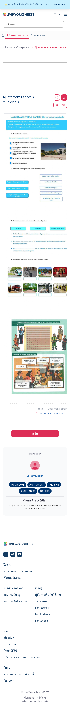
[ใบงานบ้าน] (2, 35)
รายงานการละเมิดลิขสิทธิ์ (18, 674)
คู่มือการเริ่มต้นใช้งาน (48, 594)
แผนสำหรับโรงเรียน (15, 601)
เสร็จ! (35, 433)
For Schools (41, 620)
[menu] (65, 14)
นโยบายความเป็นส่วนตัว (35, 701)
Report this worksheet (52, 413)
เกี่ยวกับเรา (9, 637)
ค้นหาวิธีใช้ (10, 650)
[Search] (7, 24)
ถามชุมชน (9, 644)
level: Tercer (28, 491)
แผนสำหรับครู (11, 594)
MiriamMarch (35, 475)
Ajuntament (36, 484)
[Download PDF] (64, 97)
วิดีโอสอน (41, 601)
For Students (42, 614)
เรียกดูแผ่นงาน (12, 577)
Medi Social (17, 484)
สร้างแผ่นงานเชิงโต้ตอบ (17, 571)
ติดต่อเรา (8, 680)
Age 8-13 (54, 484)
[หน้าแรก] (18, 14)
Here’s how (59, 4)
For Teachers (42, 607)
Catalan (45, 491)
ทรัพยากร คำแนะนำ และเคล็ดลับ (22, 657)
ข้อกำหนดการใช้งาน (35, 697)
